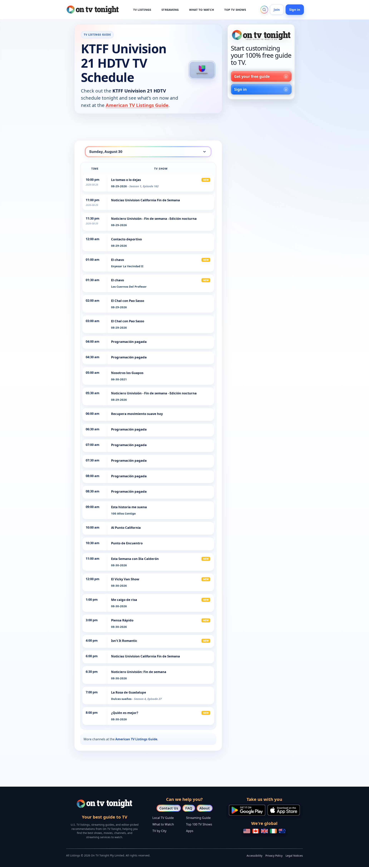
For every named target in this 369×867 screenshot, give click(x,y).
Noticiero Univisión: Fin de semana (138, 672)
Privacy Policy (274, 855)
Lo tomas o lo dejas (126, 179)
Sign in (294, 9)
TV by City (159, 831)
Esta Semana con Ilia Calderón (135, 558)
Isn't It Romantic (124, 640)
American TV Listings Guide (137, 105)
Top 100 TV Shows (199, 824)
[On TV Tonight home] (261, 34)
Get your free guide (252, 76)
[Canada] (255, 831)
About (204, 808)
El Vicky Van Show (125, 579)
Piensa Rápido (122, 620)
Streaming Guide (198, 818)
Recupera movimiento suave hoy (137, 413)
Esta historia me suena (129, 507)
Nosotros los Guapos (127, 373)
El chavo (117, 259)
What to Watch (163, 824)
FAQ (188, 808)
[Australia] (282, 831)
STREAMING (170, 10)
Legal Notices (294, 855)
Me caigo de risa (124, 599)
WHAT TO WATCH (201, 10)
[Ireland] (273, 831)
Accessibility (254, 855)
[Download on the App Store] (284, 810)
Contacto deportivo (126, 239)
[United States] (246, 831)
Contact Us (168, 808)
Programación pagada (129, 341)
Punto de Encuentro (127, 543)
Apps (189, 831)
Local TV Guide (163, 818)
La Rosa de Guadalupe (128, 692)
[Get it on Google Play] (247, 810)
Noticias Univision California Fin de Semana (145, 200)
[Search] (264, 9)
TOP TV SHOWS (235, 10)
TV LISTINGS (142, 10)
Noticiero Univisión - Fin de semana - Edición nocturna (154, 218)
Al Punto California (126, 527)
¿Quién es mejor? (124, 712)
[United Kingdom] (264, 831)
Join (277, 9)
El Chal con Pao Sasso (127, 300)
